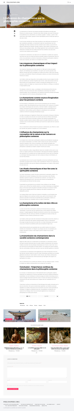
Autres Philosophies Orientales (57, 345)
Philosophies (39, 345)
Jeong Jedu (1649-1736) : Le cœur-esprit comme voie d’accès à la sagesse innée (60, 348)
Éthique (31, 305)
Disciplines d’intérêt (23, 405)
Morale (36, 305)
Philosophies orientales (13, 14)
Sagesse (40, 305)
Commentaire (9, 366)
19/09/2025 (5, 24)
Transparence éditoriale (34, 405)
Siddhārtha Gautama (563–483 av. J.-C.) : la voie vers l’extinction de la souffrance (14, 348)
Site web (50, 380)
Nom (8, 380)
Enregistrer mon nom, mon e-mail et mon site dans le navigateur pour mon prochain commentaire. (26, 385)
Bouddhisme (23, 305)
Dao (27, 305)
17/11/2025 (17, 350)
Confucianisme (6, 14)
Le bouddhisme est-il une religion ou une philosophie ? (37, 348)
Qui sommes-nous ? (51, 404)
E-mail (29, 380)
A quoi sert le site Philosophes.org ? (11, 404)
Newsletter (44, 405)
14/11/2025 (63, 350)
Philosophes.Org (11, 402)
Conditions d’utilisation (40, 404)
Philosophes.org (13, 2)
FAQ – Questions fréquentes (11, 405)
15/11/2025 (40, 350)
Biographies (11, 345)
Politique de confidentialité (27, 404)
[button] (70, 2)
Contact (58, 404)
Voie (45, 305)
